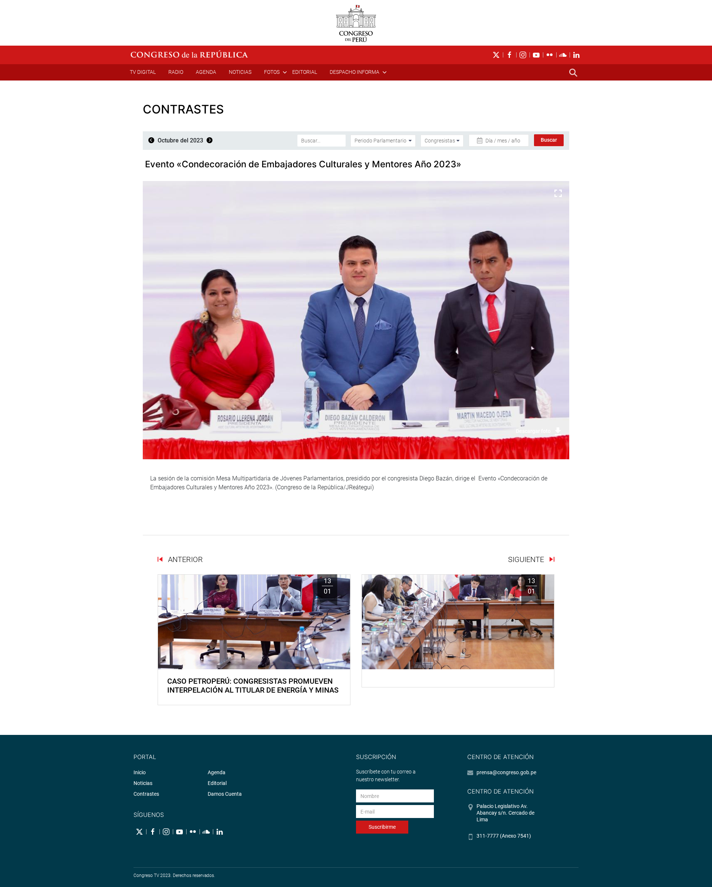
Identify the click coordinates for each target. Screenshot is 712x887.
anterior (184, 559)
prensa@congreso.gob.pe (506, 772)
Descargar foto (533, 431)
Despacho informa (354, 72)
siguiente (527, 559)
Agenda (206, 72)
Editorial (304, 72)
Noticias (240, 72)
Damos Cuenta (225, 794)
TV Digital (143, 72)
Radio (175, 72)
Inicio (140, 772)
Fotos (272, 72)
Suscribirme (382, 827)
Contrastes (146, 794)
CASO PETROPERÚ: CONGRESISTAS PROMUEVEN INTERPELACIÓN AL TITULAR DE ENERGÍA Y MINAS (253, 685)
